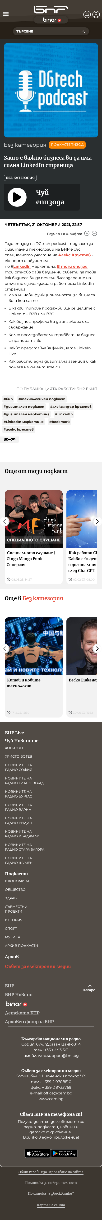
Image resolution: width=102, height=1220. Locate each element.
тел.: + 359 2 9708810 (51, 1081)
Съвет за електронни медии (38, 966)
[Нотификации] (87, 14)
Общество (15, 889)
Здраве (12, 898)
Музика (12, 937)
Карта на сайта (51, 1205)
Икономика (17, 881)
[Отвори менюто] (5, 13)
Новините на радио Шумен (19, 860)
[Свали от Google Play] (64, 1153)
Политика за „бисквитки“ (51, 1193)
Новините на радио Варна (18, 807)
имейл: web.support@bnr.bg (51, 1055)
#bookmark (59, 422)
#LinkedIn (64, 414)
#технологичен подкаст (42, 399)
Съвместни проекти (16, 909)
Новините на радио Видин (18, 820)
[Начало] (51, 10)
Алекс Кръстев (74, 255)
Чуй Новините (21, 740)
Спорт (11, 928)
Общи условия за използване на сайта (51, 1172)
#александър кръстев (71, 406)
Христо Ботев (18, 756)
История (14, 920)
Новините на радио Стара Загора (24, 847)
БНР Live (14, 733)
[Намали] (94, 233)
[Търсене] (83, 31)
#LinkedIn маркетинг (24, 422)
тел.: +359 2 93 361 (51, 1050)
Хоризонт (15, 748)
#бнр (8, 399)
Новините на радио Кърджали (22, 833)
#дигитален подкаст (24, 406)
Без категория (25, 145)
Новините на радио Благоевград (24, 780)
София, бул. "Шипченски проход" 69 (51, 1076)
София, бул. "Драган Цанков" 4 (51, 1044)
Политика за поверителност (51, 1183)
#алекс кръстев (19, 429)
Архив (12, 956)
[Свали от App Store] (37, 1153)
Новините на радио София (18, 767)
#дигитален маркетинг (26, 414)
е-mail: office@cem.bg (51, 1093)
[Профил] (96, 14)
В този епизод (72, 266)
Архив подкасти (21, 945)
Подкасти (16, 874)
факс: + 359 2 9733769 (51, 1087)
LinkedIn (22, 266)
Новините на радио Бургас (18, 793)
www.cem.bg (51, 1099)
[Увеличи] (87, 233)
